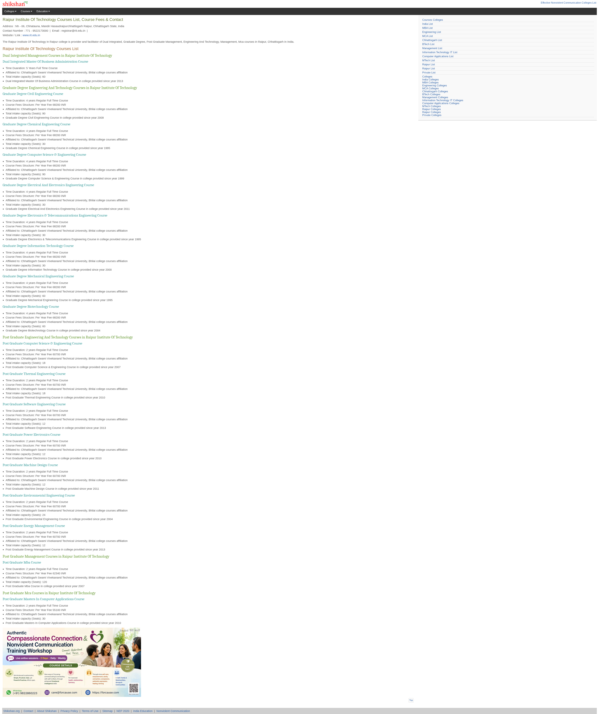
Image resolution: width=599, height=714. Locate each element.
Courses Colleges (432, 19)
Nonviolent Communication (173, 711)
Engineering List (431, 32)
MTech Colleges (431, 106)
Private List (429, 72)
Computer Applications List (437, 56)
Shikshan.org (11, 711)
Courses (26, 11)
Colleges (9, 11)
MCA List (427, 36)
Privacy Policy (69, 711)
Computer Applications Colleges (440, 103)
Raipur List (428, 64)
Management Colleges (435, 97)
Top (411, 700)
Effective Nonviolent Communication (561, 2)
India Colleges (430, 79)
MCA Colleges (430, 88)
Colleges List (589, 2)
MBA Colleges (430, 82)
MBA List (427, 28)
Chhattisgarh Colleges (435, 91)
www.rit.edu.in (31, 35)
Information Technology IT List (439, 52)
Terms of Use (90, 711)
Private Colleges (431, 115)
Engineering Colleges (434, 85)
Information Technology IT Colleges (442, 100)
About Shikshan (47, 711)
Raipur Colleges (431, 109)
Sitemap (107, 711)
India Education (143, 711)
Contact (28, 711)
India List (427, 23)
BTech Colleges (431, 94)
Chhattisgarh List (432, 40)
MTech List (428, 60)
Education (42, 11)
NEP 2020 (123, 711)
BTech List (428, 44)
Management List (432, 48)
